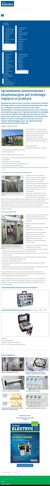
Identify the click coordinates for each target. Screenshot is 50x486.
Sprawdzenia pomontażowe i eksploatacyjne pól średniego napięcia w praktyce (23, 94)
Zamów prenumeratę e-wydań (25, 465)
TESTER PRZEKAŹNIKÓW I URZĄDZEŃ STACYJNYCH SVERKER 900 (19, 287)
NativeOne (25, 412)
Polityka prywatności (5, 484)
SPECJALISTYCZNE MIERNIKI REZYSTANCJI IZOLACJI (16, 310)
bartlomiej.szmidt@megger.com (17, 344)
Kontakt (2, 481)
